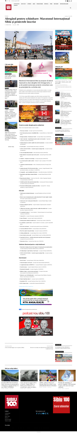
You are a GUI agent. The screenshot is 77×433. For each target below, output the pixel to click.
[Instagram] (45, 397)
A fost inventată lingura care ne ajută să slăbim (14, 331)
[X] (66, 26)
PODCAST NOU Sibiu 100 (36, 297)
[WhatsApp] (71, 26)
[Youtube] (67, 1)
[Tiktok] (71, 1)
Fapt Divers (6, 88)
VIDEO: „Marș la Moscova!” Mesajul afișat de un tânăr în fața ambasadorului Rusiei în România (47, 368)
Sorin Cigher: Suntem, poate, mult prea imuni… (11, 75)
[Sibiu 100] (8, 7)
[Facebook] (66, 1)
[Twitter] (48, 397)
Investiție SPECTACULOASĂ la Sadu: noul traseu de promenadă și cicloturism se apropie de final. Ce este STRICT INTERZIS (66, 113)
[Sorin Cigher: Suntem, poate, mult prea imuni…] (11, 69)
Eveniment (2, 372)
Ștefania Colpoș (8, 24)
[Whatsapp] (69, 1)
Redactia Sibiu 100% (64, 80)
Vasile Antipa (7, 139)
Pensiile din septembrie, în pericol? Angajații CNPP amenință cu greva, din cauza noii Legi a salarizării (67, 368)
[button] (70, 7)
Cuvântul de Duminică (58, 80)
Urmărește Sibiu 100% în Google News (26, 270)
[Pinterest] (68, 26)
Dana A (6, 98)
